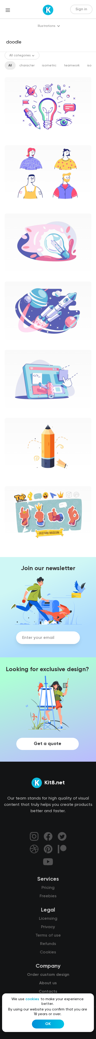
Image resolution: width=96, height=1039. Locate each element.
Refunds (48, 944)
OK (48, 1024)
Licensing (48, 918)
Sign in (81, 9)
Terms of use (48, 935)
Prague (14, 207)
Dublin (13, 139)
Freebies (48, 896)
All (10, 65)
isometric (49, 65)
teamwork (72, 65)
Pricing (48, 888)
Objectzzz (16, 479)
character (26, 65)
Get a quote (47, 744)
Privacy (48, 927)
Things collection (21, 548)
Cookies (48, 952)
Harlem (13, 275)
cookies (32, 999)
